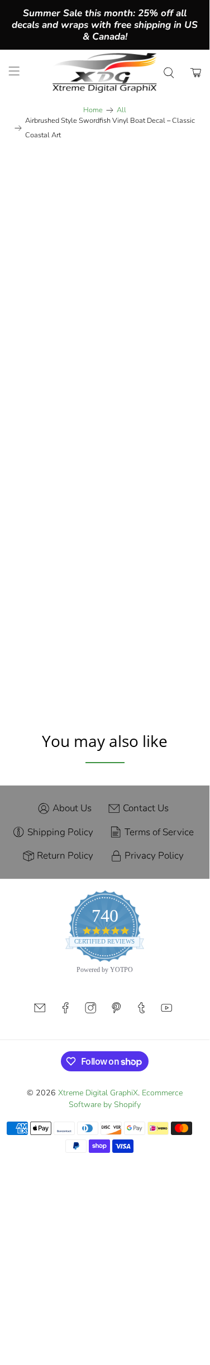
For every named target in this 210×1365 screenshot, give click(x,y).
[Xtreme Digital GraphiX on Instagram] (90, 1011)
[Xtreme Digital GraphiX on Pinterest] (116, 1011)
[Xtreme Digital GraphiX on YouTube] (166, 1011)
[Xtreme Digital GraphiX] (104, 73)
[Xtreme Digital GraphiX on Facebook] (65, 1011)
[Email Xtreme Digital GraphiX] (39, 1011)
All (121, 110)
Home (93, 110)
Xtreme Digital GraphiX (98, 1093)
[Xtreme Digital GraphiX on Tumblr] (141, 1011)
